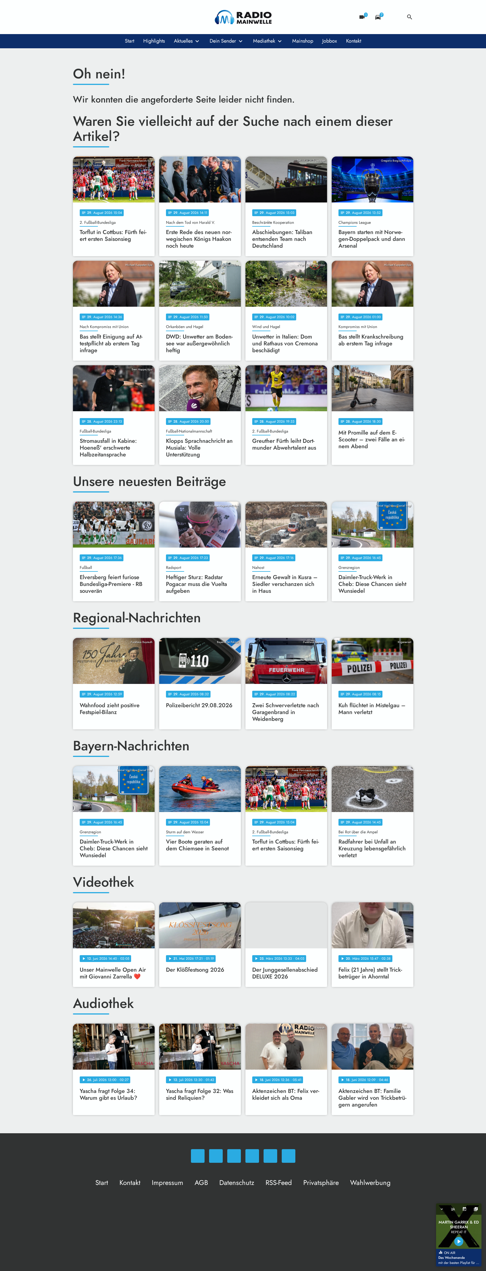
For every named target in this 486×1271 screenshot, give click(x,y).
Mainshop (302, 41)
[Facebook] (90, 17)
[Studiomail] (124, 17)
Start (129, 41)
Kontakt (353, 41)
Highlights (154, 41)
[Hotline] (135, 17)
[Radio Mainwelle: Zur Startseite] (243, 17)
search (409, 17)
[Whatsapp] (78, 17)
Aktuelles (183, 41)
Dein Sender (223, 41)
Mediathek (264, 41)
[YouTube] (112, 17)
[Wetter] (393, 17)
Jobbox (329, 41)
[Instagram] (101, 17)
